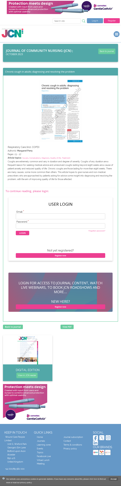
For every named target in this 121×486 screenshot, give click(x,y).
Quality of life (55, 158)
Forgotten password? (97, 231)
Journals (41, 441)
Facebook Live (44, 456)
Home (40, 437)
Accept (114, 479)
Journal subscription (73, 437)
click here (93, 479)
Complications (35, 158)
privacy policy (26, 483)
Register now (60, 255)
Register (112, 21)
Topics (40, 452)
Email (20, 211)
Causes (25, 158)
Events (40, 448)
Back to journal (107, 51)
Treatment (66, 158)
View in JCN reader (27, 375)
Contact (67, 441)
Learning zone (44, 445)
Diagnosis (45, 158)
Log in (95, 21)
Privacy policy (70, 448)
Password (22, 221)
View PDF (67, 326)
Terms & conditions (72, 445)
